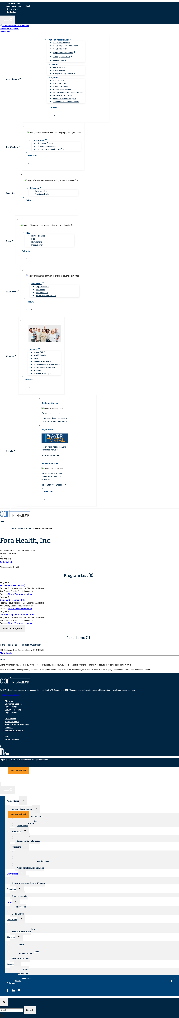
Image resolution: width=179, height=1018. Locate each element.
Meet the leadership (43, 361)
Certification (12, 874)
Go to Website (6, 562)
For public (40, 289)
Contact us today (11, 695)
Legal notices (11, 713)
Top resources (42, 286)
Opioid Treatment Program (64, 98)
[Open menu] (2, 521)
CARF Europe (71, 690)
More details (6, 653)
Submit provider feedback (18, 6)
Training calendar (42, 194)
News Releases (38, 236)
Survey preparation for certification (52, 149)
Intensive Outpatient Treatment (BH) (17, 614)
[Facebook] (5, 755)
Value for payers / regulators (65, 46)
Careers (37, 370)
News (9, 902)
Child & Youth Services (62, 89)
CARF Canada (40, 355)
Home (13, 528)
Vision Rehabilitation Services (66, 101)
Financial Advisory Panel (44, 367)
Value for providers (61, 43)
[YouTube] (7, 755)
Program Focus (6, 588)
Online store (12, 9)
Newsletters (36, 242)
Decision (4, 594)
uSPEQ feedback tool (21, 931)
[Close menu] (0, 784)
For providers (42, 292)
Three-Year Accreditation (20, 594)
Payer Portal (11, 707)
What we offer (41, 191)
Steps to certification (47, 146)
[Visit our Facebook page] (54, 115)
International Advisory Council (47, 364)
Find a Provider (24, 528)
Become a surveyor (42, 373)
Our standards (59, 67)
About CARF (39, 352)
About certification (45, 143)
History (37, 358)
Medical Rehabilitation (62, 95)
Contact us (11, 12)
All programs (58, 80)
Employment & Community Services (68, 92)
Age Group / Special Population (13, 591)
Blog (33, 239)
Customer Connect (13, 704)
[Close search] (4, 1002)
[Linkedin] (2, 755)
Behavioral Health (60, 86)
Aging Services (59, 83)
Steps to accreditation (63, 53)
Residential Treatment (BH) (12, 585)
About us (9, 701)
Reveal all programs (12, 628)
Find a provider (13, 3)
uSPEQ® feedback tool (46, 295)
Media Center (37, 245)
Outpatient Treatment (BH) (12, 600)
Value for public (60, 49)
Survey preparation (61, 56)
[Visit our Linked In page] (25, 208)
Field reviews (59, 70)
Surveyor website (13, 710)
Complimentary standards (64, 73)
